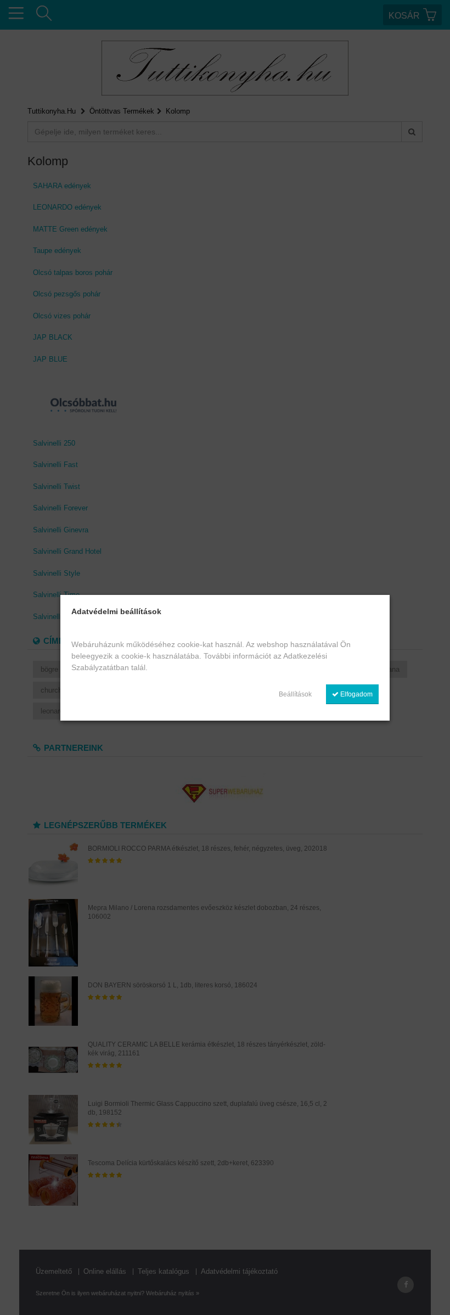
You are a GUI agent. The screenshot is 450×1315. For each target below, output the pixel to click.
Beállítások (295, 694)
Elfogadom (356, 694)
